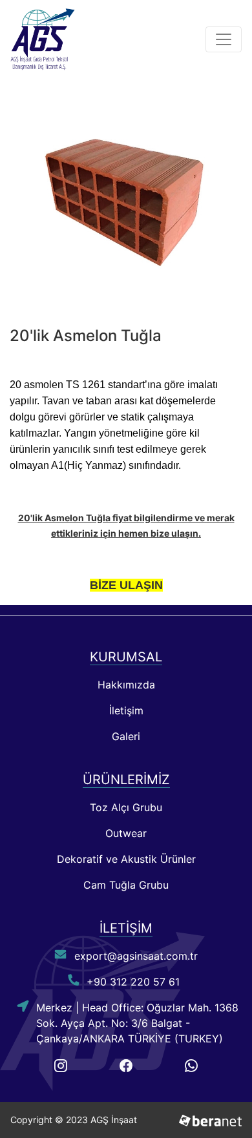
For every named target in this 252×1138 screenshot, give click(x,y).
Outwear (126, 833)
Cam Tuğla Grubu (126, 884)
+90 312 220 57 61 (133, 981)
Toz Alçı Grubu (126, 807)
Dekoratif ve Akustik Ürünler (126, 859)
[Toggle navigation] (223, 39)
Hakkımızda (126, 684)
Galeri (126, 736)
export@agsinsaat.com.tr (136, 955)
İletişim (126, 710)
